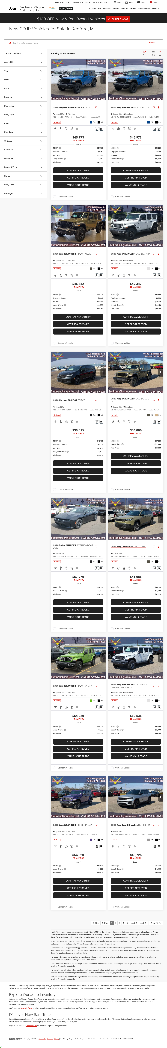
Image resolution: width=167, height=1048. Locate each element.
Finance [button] (133, 9)
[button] (103, 79)
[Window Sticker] (101, 129)
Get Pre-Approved (78, 177)
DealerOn (42, 1039)
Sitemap (50, 1039)
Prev (105, 923)
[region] (78, 156)
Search (152, 43)
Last (142, 923)
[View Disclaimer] (77, 129)
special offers (26, 1008)
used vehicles (31, 1026)
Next (133, 923)
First (96, 923)
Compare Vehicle (65, 196)
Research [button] (107, 9)
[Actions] (101, 107)
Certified (116, 9)
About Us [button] (155, 9)
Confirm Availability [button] (78, 170)
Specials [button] (124, 9)
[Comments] (97, 129)
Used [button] (99, 9)
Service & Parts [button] (144, 9)
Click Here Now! (118, 19)
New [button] (94, 9)
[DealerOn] (15, 1039)
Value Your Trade (78, 185)
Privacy (56, 1039)
